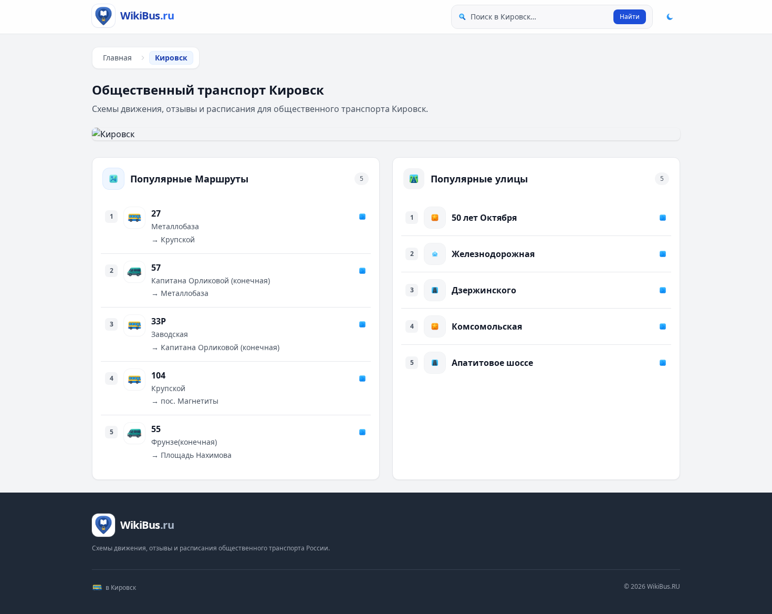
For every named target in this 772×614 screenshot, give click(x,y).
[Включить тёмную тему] (669, 16)
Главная (117, 58)
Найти (630, 16)
